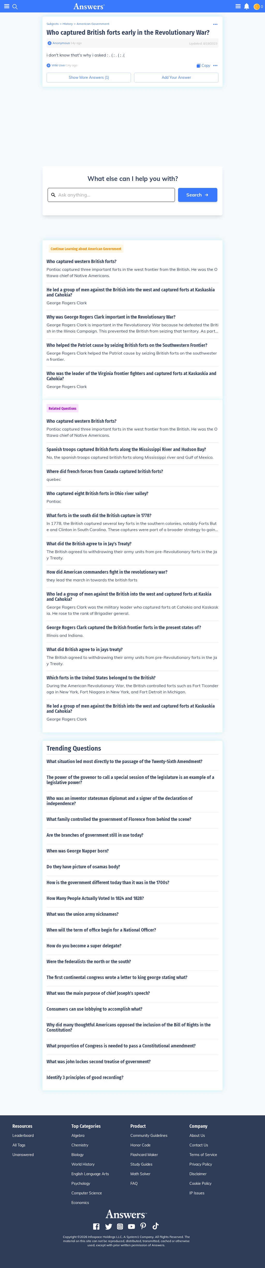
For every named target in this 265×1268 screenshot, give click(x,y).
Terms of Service (203, 1154)
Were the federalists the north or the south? (89, 961)
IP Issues (196, 1193)
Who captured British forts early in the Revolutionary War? (128, 33)
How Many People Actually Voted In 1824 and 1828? (95, 898)
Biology (77, 1154)
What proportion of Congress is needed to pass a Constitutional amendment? (121, 1046)
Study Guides (141, 1164)
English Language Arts (90, 1174)
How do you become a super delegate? (84, 946)
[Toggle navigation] (6, 6)
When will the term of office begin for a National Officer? (101, 930)
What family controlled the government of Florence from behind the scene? (119, 819)
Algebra (77, 1135)
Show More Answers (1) (89, 77)
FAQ (134, 1183)
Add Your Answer (176, 77)
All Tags (18, 1145)
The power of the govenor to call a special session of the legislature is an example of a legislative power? (130, 779)
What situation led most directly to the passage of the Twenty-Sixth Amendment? (124, 761)
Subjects (53, 24)
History (68, 24)
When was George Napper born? (78, 851)
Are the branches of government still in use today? (95, 835)
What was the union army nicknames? (83, 914)
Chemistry (79, 1145)
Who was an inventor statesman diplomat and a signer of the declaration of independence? (120, 800)
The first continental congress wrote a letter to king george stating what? (117, 977)
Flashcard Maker (144, 1154)
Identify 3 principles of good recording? (85, 1077)
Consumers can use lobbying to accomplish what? (94, 1009)
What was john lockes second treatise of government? (99, 1062)
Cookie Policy (200, 1183)
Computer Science (86, 1193)
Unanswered (23, 1154)
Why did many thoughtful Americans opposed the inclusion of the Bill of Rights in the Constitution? (129, 1027)
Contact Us (198, 1145)
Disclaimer (198, 1174)
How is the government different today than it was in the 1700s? (108, 882)
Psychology (80, 1183)
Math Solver (140, 1174)
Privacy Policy (200, 1164)
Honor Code (140, 1145)
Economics (80, 1202)
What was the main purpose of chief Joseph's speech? (98, 993)
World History (82, 1164)
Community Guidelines (148, 1135)
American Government (93, 24)
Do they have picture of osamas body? (83, 867)
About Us (197, 1135)
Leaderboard (23, 1135)
